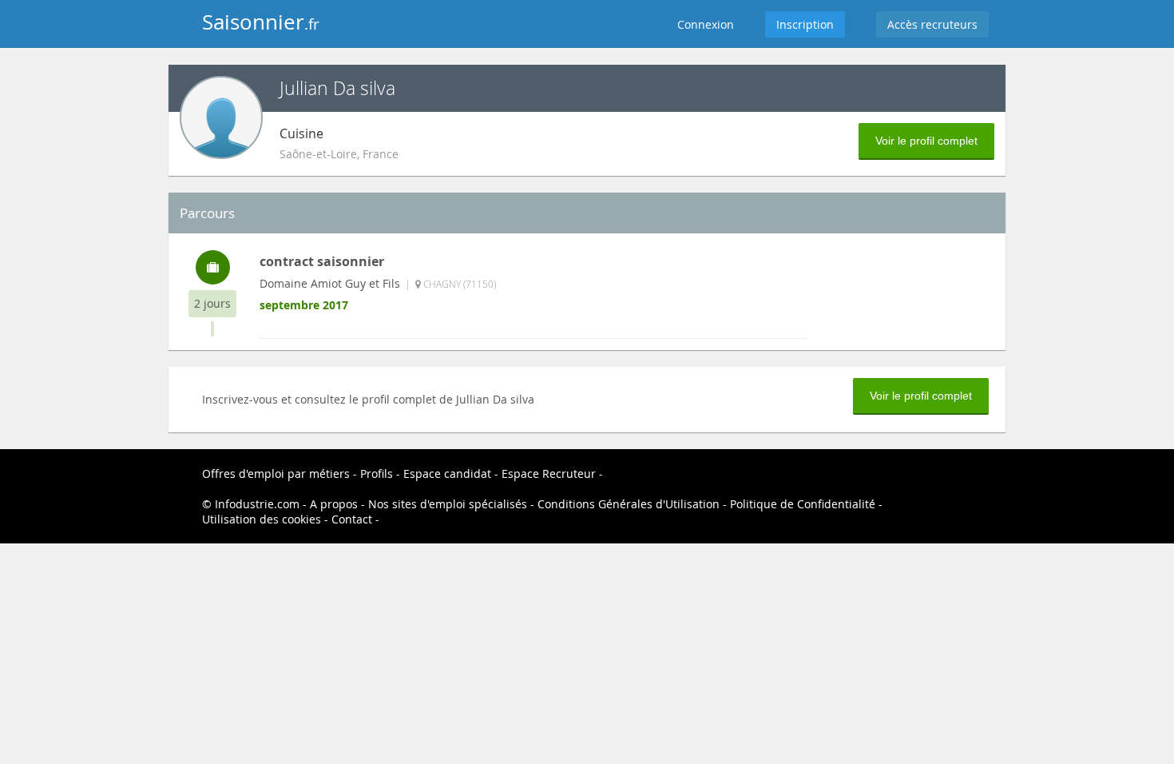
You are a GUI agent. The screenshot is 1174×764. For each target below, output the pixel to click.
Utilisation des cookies (261, 519)
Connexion (705, 24)
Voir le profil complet (926, 140)
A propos (334, 503)
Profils (376, 473)
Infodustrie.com (257, 503)
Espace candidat (447, 473)
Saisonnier (260, 22)
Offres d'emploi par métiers (276, 473)
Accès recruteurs (932, 24)
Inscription (805, 24)
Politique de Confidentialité (802, 503)
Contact (351, 519)
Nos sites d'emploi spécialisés (447, 503)
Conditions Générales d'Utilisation (628, 503)
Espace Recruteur (549, 473)
